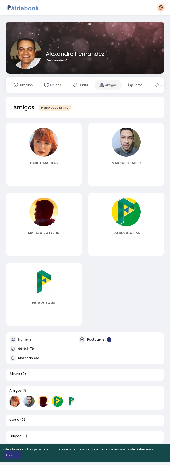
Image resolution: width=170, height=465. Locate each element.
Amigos (15, 390)
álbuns (14, 374)
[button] (161, 8)
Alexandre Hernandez (75, 54)
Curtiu (14, 419)
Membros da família (54, 107)
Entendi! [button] (12, 455)
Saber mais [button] (145, 449)
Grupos (15, 436)
